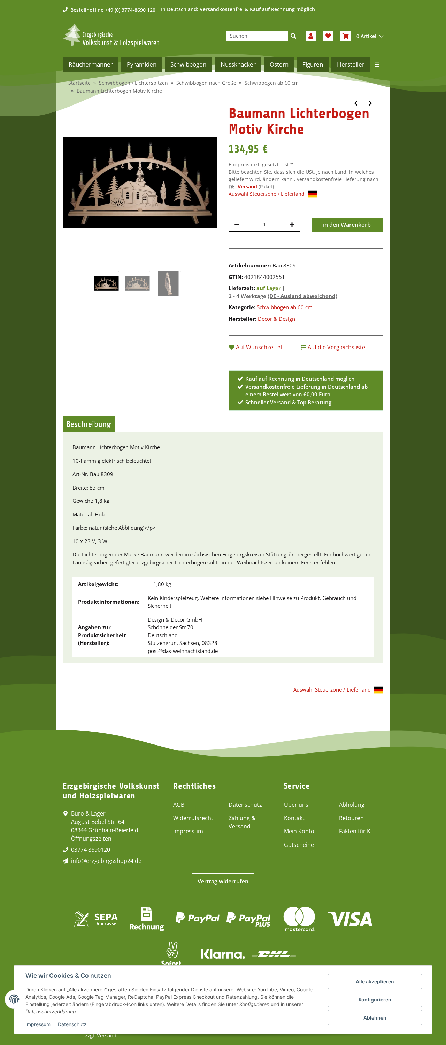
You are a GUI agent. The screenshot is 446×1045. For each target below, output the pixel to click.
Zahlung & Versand (242, 822)
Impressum (188, 831)
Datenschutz (245, 805)
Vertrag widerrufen (223, 881)
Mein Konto (299, 831)
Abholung (351, 805)
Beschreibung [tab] (88, 424)
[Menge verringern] (237, 224)
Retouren (351, 818)
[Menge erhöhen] (292, 224)
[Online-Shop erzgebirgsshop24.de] (111, 35)
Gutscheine (299, 845)
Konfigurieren (375, 1000)
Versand (248, 186)
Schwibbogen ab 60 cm (285, 307)
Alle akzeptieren (375, 981)
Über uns (296, 805)
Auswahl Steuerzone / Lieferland (267, 193)
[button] (311, 36)
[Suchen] (293, 36)
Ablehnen (374, 1018)
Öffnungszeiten (91, 838)
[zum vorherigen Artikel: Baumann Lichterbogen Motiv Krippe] (355, 103)
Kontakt (294, 818)
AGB (178, 805)
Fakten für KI (355, 831)
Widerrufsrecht (193, 818)
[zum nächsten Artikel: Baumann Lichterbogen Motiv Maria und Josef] (370, 103)
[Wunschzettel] (328, 36)
